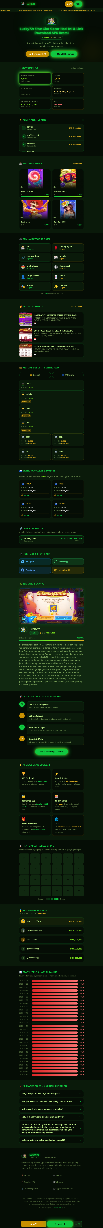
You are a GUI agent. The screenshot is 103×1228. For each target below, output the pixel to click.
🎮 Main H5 (57, 1175)
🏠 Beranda (25, 1175)
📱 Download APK (28, 1182)
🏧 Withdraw (68, 375)
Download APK (39, 54)
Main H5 (61, 1224)
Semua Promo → (77, 306)
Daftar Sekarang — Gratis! (52, 751)
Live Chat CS (64, 570)
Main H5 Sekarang (65, 54)
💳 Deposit (35, 375)
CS (79, 1224)
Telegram (30, 561)
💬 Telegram (58, 1182)
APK (70, 4)
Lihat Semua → (78, 163)
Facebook (30, 570)
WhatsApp (64, 561)
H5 (79, 4)
